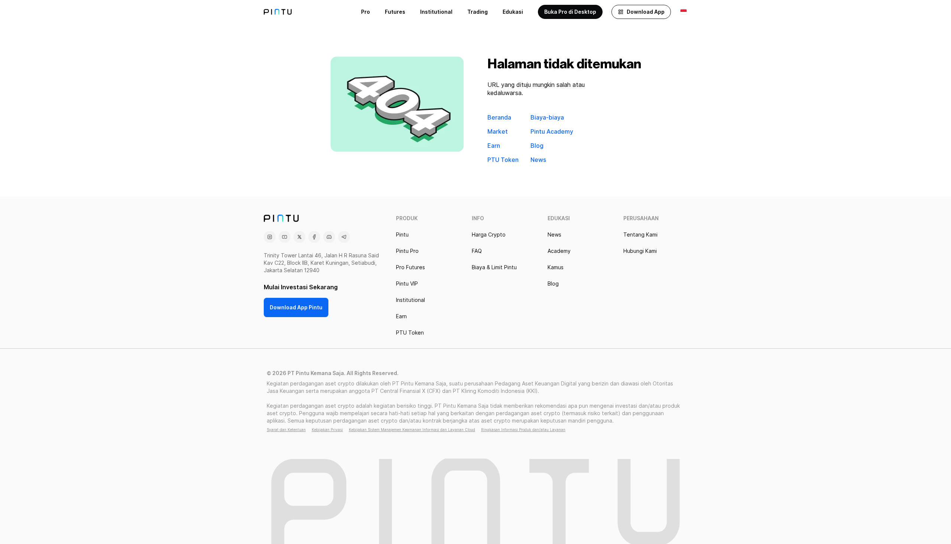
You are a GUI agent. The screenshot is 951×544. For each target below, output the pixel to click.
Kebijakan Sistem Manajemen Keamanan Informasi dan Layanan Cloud (412, 429)
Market (497, 131)
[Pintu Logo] (278, 12)
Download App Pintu (296, 307)
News (538, 159)
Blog (536, 145)
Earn (493, 145)
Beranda (499, 117)
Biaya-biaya (547, 117)
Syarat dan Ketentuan (286, 429)
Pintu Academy (551, 131)
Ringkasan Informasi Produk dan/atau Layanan (523, 429)
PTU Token (503, 159)
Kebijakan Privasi (327, 429)
